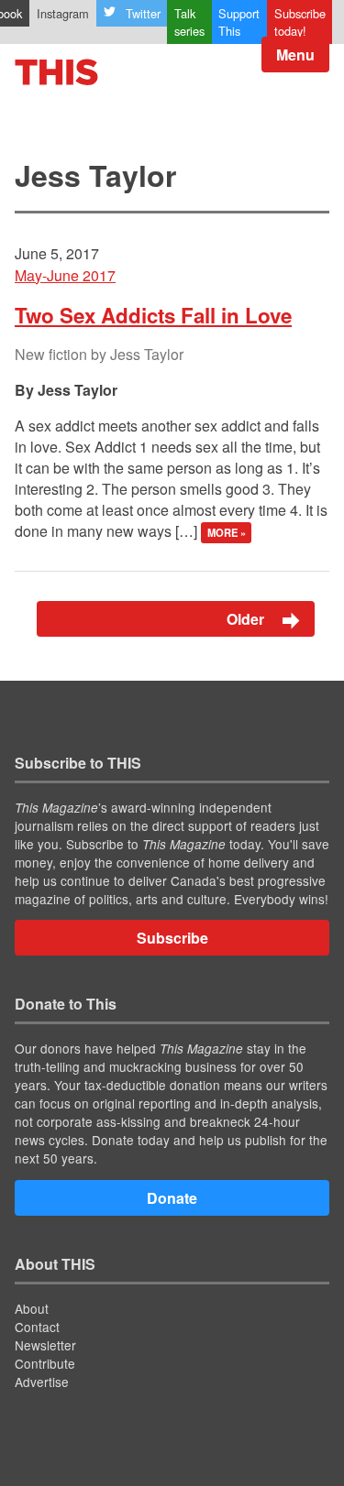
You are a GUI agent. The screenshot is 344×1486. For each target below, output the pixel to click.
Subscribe (172, 937)
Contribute (45, 1363)
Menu (295, 54)
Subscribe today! (300, 22)
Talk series (189, 22)
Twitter (143, 13)
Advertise (42, 1381)
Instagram (63, 13)
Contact (37, 1326)
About (32, 1308)
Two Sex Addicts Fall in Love (153, 315)
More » (226, 532)
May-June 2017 (65, 275)
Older (247, 618)
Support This (239, 22)
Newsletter (45, 1345)
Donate (172, 1197)
